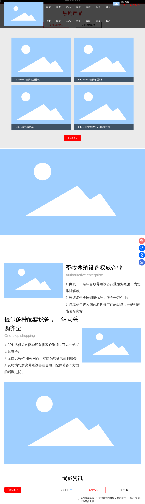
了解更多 (65, 490)
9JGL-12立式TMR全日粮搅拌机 (94, 127)
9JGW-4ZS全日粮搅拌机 (90, 79)
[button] (7, 83)
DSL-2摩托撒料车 (24, 127)
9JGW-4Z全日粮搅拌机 (27, 79)
